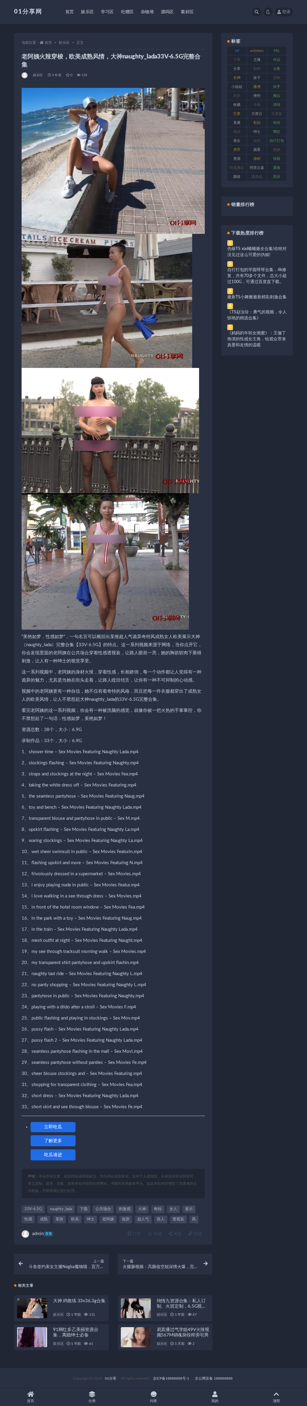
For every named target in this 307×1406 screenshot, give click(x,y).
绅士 (90, 1219)
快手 (276, 86)
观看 (257, 149)
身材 (257, 158)
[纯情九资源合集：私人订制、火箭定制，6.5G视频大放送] (136, 1308)
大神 (142, 1209)
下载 (236, 59)
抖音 (236, 95)
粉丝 (276, 122)
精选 (236, 131)
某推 (59, 1219)
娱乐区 (87, 12)
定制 (276, 77)
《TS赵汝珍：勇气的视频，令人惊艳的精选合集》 (257, 315)
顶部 (276, 1401)
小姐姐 (236, 86)
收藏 (157, 1234)
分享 (236, 68)
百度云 (257, 113)
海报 (177, 1234)
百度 (236, 113)
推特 (257, 95)
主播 (257, 59)
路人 (161, 1219)
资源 (236, 158)
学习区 (107, 12)
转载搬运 (237, 167)
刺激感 (124, 1209)
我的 (215, 1401)
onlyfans (257, 50)
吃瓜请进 (53, 1155)
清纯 (276, 104)
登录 (286, 12)
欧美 (75, 1219)
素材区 (187, 12)
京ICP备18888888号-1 (171, 1378)
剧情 (257, 68)
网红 (276, 131)
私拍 (257, 122)
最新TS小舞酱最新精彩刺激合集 (257, 297)
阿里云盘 (257, 167)
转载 (276, 158)
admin (42, 1233)
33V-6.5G (33, 1209)
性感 (28, 1219)
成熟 (44, 1219)
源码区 (167, 12)
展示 (189, 1209)
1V (237, 50)
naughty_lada (61, 1209)
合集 (276, 68)
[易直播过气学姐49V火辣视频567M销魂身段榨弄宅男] (136, 1337)
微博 (257, 86)
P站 (276, 50)
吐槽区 (127, 12)
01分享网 (28, 12)
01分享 (110, 1378)
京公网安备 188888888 (214, 1378)
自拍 (257, 140)
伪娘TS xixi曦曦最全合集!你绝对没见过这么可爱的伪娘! (257, 252)
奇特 (158, 1209)
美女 (236, 140)
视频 (276, 149)
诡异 (126, 1219)
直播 (236, 122)
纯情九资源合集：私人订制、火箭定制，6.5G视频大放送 (181, 1306)
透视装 (178, 1219)
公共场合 (103, 1209)
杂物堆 (147, 12)
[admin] (25, 75)
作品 (276, 59)
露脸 (276, 167)
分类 (92, 1401)
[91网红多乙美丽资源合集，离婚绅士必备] (32, 1337)
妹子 (257, 77)
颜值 (236, 176)
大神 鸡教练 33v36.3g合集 (79, 1301)
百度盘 (276, 113)
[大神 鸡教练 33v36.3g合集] (32, 1308)
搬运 (276, 95)
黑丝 (276, 176)
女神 (236, 77)
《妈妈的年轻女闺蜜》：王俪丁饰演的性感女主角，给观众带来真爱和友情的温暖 (256, 339)
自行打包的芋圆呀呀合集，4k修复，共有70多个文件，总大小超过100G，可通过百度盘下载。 (257, 276)
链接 (197, 1234)
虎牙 (236, 149)
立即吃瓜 (53, 1127)
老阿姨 (108, 1219)
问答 (153, 1401)
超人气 (143, 1219)
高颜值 (257, 176)
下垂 (84, 1209)
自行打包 (277, 140)
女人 (173, 1209)
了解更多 (53, 1141)
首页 (69, 12)
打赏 (136, 1234)
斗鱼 (257, 104)
